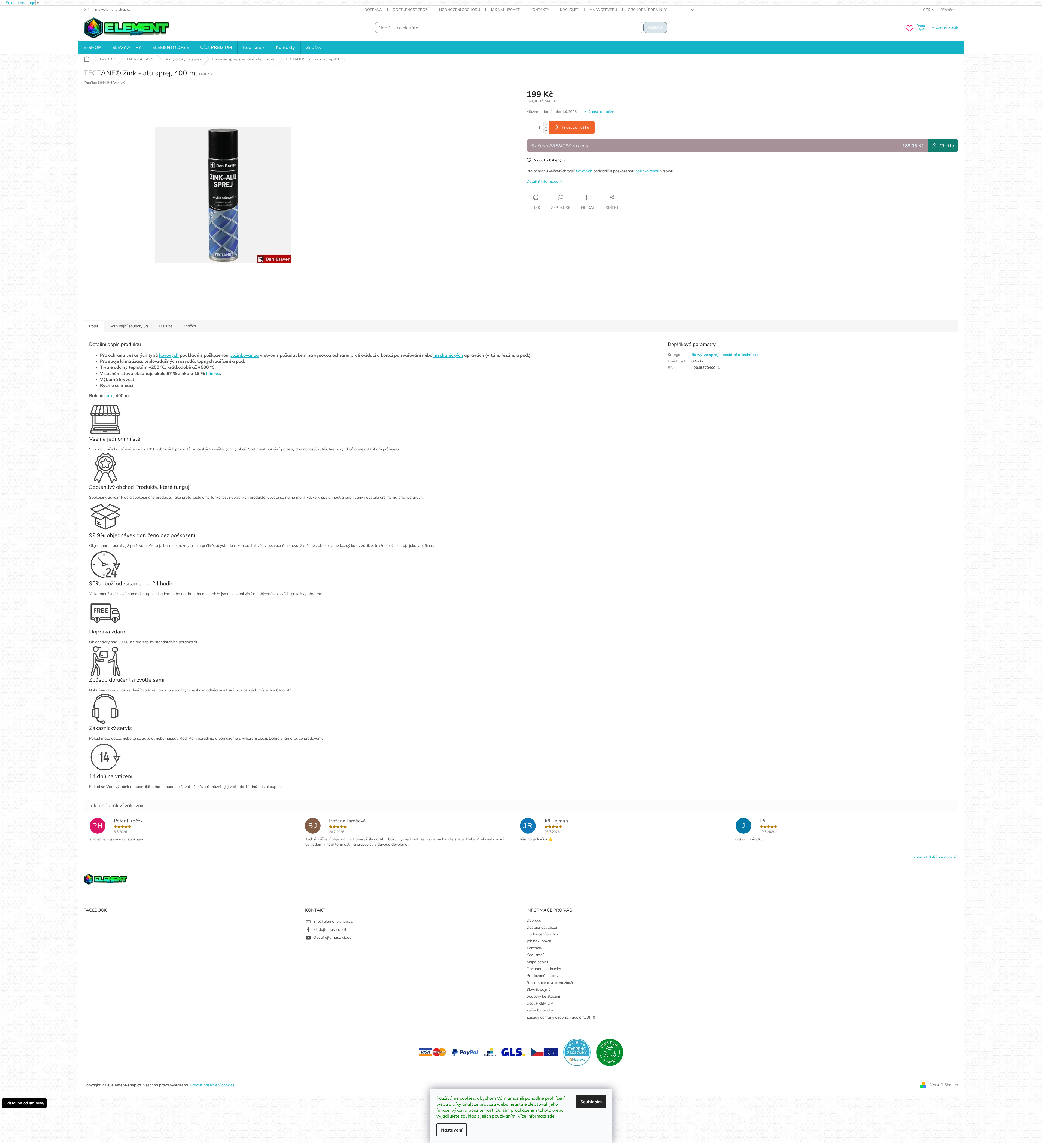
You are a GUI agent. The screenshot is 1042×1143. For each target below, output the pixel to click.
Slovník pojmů (539, 989)
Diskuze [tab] (165, 326)
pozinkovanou (647, 171)
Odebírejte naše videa (332, 937)
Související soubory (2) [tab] (129, 326)
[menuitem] (92, 47)
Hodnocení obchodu (459, 9)
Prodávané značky (542, 975)
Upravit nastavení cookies (212, 1085)
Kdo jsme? (569, 9)
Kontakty (539, 9)
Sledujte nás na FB (329, 929)
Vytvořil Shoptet (944, 1084)
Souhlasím (591, 1101)
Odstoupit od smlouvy (24, 1103)
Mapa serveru (603, 9)
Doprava (373, 9)
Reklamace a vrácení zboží (550, 982)
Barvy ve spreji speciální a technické (725, 354)
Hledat (655, 27)
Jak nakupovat (505, 9)
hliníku (213, 373)
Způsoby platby (540, 1010)
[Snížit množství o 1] (546, 130)
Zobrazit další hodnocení (934, 857)
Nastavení (451, 1130)
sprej (109, 395)
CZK (927, 9)
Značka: (104, 82)
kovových (584, 171)
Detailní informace (542, 181)
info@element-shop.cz (333, 921)
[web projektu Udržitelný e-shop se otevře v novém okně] (609, 1051)
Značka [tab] (189, 326)
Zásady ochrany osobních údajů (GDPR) (561, 1017)
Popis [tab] (94, 326)
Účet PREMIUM (540, 1003)
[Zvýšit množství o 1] (546, 124)
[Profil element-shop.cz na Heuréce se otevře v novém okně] (577, 1051)
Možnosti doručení (599, 111)
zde (551, 1116)
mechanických (448, 355)
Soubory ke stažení (543, 996)
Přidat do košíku (575, 127)
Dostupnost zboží (410, 9)
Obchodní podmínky (647, 9)
